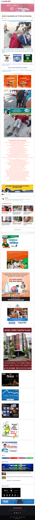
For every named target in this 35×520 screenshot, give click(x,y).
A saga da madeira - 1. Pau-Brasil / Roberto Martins (13, 480)
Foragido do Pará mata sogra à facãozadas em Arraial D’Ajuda (17, 223)
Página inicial (3, 14)
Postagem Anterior (3, 232)
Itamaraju (9, 194)
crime (6, 14)
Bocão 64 (19, 518)
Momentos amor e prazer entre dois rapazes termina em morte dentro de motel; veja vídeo (6, 224)
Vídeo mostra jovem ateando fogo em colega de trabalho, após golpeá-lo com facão (28, 213)
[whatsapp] (20, 513)
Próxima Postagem (31, 232)
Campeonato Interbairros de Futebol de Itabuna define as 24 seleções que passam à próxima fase (19, 476)
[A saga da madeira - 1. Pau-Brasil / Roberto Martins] (4, 481)
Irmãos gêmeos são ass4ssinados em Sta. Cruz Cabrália (6, 212)
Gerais (6, 194)
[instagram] (18, 513)
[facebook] (14, 513)
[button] (1, 1)
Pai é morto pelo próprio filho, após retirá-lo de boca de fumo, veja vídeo (27, 224)
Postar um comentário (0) (17, 229)
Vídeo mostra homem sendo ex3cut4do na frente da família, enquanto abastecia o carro (17, 213)
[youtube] (16, 513)
